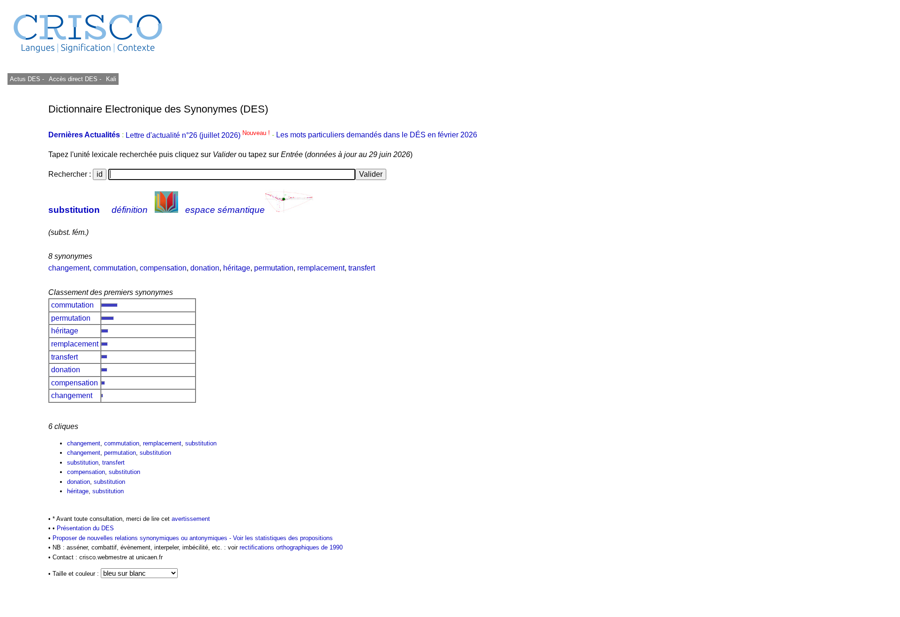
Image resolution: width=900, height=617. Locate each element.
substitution (74, 210)
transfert (361, 268)
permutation (273, 268)
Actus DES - (27, 79)
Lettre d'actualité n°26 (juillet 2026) (199, 135)
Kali (111, 79)
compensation (163, 268)
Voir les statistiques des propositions (283, 538)
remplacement (321, 268)
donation (204, 268)
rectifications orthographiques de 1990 (291, 547)
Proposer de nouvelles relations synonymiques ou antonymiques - (142, 538)
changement (69, 268)
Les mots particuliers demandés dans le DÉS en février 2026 (376, 135)
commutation (114, 268)
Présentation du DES (85, 528)
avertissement (191, 518)
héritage (236, 268)
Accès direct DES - (75, 79)
